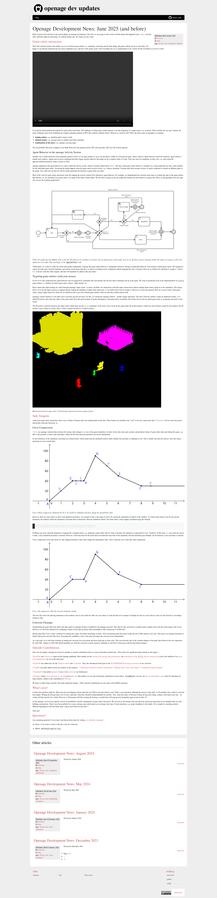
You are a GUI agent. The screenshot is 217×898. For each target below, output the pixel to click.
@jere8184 (36, 656)
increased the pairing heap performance (106, 656)
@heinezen (159, 420)
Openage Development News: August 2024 (64, 753)
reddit (169, 883)
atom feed (170, 875)
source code (176, 17)
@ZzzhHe (36, 667)
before (112, 166)
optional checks (62, 672)
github (169, 879)
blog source (89, 875)
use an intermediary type (154, 676)
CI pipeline (77, 663)
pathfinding (40, 773)
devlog (161, 43)
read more (180, 763)
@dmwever (48, 656)
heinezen (160, 38)
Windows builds (63, 663)
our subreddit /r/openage (94, 720)
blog (37, 17)
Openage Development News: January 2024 (64, 812)
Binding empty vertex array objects (126, 667)
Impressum (178, 892)
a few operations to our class (61, 676)
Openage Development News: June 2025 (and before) (89, 28)
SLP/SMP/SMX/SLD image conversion (125, 663)
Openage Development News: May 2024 (62, 783)
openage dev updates (71, 8)
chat (60, 875)
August (142, 34)
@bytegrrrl (37, 676)
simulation (172, 43)
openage (36, 875)
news (166, 43)
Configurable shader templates (152, 667)
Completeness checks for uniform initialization (96, 667)
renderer (179, 43)
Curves (35, 432)
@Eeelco (67, 678)
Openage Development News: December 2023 (66, 840)
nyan (51, 827)
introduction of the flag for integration (140, 656)
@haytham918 (38, 672)
